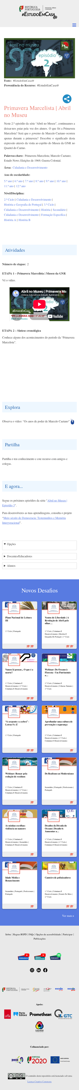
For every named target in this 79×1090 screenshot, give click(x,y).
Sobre (8, 934)
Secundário (59, 210)
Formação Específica (53, 215)
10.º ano (61, 181)
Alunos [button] (11, 565)
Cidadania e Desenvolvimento (30, 167)
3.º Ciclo (49, 204)
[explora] (72, 421)
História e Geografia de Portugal (23, 204)
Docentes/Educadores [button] (19, 556)
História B (24, 220)
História (45, 210)
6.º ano (19, 181)
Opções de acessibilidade (48, 934)
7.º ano (29, 181)
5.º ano (8, 181)
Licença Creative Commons (39, 1081)
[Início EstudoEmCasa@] (37, 8)
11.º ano (9, 186)
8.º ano (39, 181)
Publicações (40, 938)
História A (10, 220)
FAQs (31, 934)
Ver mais (67, 915)
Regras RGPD (20, 934)
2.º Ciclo (9, 199)
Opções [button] (11, 544)
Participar (67, 934)
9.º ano (50, 181)
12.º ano (21, 186)
